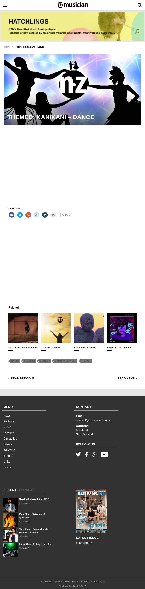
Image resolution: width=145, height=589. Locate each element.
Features (8, 421)
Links (6, 461)
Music (7, 427)
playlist (29, 361)
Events (7, 444)
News (7, 415)
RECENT (9, 490)
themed (86, 361)
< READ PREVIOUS (21, 378)
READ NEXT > (127, 378)
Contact (8, 467)
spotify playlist (66, 361)
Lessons (8, 432)
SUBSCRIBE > (84, 543)
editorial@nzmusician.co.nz (93, 420)
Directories (10, 438)
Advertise (9, 450)
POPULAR (27, 490)
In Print (7, 455)
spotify (45, 361)
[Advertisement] (72, 260)
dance (15, 361)
